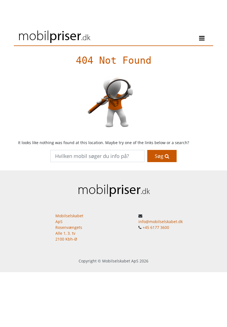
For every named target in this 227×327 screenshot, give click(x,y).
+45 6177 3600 (156, 227)
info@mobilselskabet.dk (160, 221)
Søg (160, 156)
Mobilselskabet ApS (120, 261)
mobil (54, 35)
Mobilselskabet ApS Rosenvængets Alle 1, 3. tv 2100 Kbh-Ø (69, 227)
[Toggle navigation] (202, 39)
